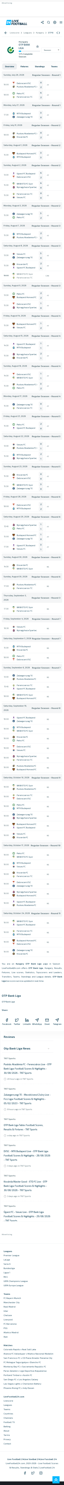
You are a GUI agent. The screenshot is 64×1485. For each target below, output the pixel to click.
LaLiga (7, 1259)
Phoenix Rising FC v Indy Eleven (19, 1388)
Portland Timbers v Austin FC (18, 1375)
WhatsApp (37, 1024)
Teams (7, 1409)
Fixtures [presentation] (24, 66)
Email (47, 1024)
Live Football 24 (15, 1459)
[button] (58, 33)
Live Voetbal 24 (32, 1459)
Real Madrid (9, 1306)
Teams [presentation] (54, 66)
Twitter (17, 1024)
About (6, 1431)
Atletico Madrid (11, 1332)
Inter (6, 1311)
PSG (5, 1328)
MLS (6, 1277)
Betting (7, 1426)
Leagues (8, 1405)
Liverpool (8, 1319)
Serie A (7, 1264)
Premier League (11, 1255)
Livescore (8, 1401)
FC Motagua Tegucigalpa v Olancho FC (22, 1362)
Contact (7, 1443)
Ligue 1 (7, 1272)
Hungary (23, 41)
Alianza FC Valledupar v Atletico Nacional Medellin (28, 1354)
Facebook (7, 1024)
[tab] (9, 66)
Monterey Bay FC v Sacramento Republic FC (25, 1366)
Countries (8, 1413)
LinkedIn (27, 1024)
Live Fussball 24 (48, 1459)
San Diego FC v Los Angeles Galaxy (21, 1379)
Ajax (6, 1337)
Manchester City (12, 1302)
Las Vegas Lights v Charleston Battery (22, 1384)
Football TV (9, 1422)
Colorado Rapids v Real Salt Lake (20, 1349)
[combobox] (50, 50)
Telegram (57, 1024)
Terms (7, 1435)
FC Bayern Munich (12, 1298)
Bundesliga (9, 1268)
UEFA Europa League (13, 1285)
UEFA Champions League (16, 1281)
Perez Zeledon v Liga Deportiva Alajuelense (25, 1371)
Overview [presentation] (9, 66)
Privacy (7, 1439)
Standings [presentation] (40, 66)
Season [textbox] (47, 50)
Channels (8, 1418)
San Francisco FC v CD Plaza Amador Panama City (28, 1358)
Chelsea (8, 1315)
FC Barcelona (10, 1324)
